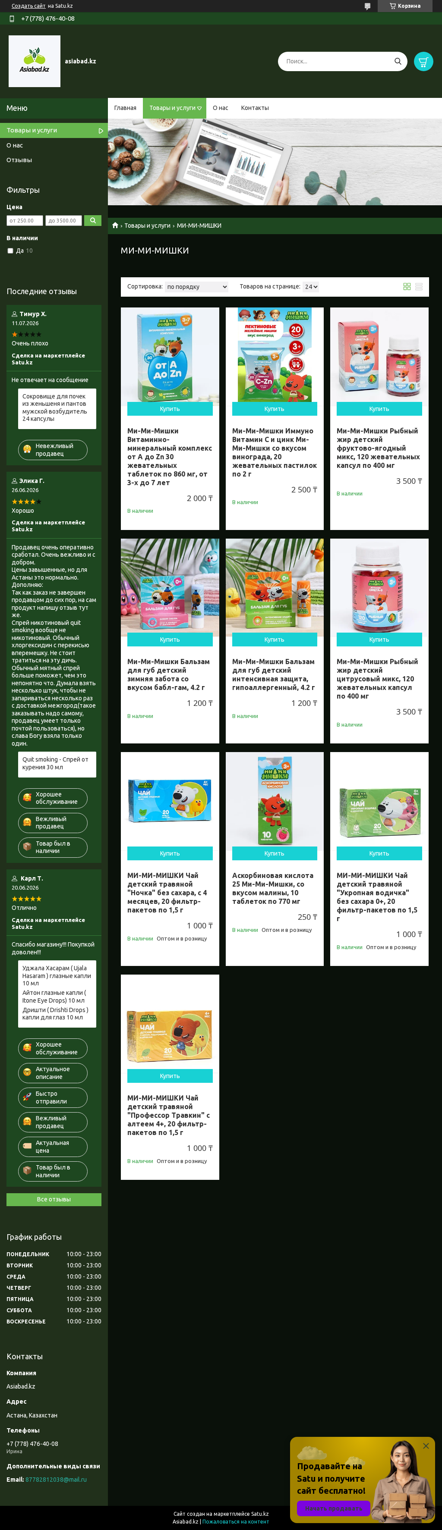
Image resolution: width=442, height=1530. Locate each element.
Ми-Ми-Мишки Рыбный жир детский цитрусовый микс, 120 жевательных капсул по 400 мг (377, 679)
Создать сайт (29, 6)
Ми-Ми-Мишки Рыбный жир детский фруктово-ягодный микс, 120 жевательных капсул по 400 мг (378, 448)
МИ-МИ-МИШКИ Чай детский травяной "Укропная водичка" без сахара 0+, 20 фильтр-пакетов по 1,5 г (377, 897)
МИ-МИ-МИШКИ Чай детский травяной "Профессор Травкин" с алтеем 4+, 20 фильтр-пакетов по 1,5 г (168, 1115)
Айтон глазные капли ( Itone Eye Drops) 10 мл (54, 996)
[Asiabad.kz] (34, 60)
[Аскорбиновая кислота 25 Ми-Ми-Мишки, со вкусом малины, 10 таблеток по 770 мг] (275, 801)
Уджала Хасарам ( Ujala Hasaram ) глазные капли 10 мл (56, 976)
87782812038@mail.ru (56, 1479)
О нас (220, 107)
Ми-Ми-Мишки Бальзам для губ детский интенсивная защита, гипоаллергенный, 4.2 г (273, 674)
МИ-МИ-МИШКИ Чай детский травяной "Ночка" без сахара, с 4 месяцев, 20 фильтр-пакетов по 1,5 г (167, 893)
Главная (125, 107)
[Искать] (397, 61)
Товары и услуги (172, 107)
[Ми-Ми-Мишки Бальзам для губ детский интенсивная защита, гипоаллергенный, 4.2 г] (275, 588)
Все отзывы (54, 1199)
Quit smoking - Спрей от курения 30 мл (55, 763)
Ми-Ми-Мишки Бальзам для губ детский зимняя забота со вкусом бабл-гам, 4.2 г (168, 674)
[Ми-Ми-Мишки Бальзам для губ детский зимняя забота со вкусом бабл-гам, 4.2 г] (170, 588)
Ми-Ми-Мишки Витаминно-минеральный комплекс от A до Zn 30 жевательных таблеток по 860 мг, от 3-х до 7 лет (169, 456)
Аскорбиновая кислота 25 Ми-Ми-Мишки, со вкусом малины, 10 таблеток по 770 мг (272, 888)
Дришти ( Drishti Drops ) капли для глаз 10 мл (55, 1013)
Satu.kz (260, 1514)
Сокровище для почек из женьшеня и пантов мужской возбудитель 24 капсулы (54, 408)
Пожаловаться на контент (235, 1521)
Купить (170, 408)
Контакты (255, 107)
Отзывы (19, 159)
